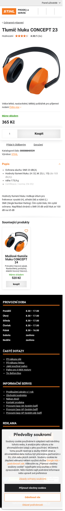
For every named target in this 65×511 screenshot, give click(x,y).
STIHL (15, 154)
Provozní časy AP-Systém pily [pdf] (24, 413)
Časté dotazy (13, 351)
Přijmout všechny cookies (32, 488)
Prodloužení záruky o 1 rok (20, 391)
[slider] (21, 36)
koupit (39, 133)
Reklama (9, 423)
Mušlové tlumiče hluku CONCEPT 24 (16, 259)
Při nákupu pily (13, 359)
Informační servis (17, 383)
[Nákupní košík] (50, 11)
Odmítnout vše (32, 497)
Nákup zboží (12, 398)
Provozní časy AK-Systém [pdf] (22, 406)
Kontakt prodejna (15, 402)
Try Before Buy (13, 373)
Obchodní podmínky (16, 395)
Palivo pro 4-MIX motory (18, 369)
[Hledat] (42, 11)
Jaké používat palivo (16, 366)
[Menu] (58, 11)
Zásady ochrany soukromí (32, 479)
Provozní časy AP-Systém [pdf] (22, 409)
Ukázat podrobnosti (32, 504)
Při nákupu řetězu (15, 362)
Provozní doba (14, 302)
